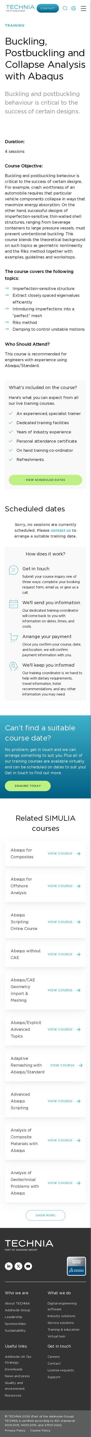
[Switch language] (73, 8)
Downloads (14, 1369)
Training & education (64, 1329)
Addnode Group (17, 1310)
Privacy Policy (15, 1430)
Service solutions (61, 1323)
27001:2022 (53, 1425)
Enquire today (28, 785)
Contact (48, 8)
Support (54, 1377)
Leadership (13, 1317)
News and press (17, 1376)
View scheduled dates (45, 479)
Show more (45, 1215)
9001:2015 (12, 1425)
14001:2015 (28, 1425)
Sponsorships (15, 1324)
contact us (61, 530)
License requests (61, 1370)
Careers (54, 1357)
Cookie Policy (40, 1430)
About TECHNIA (17, 1303)
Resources (13, 1395)
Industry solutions (61, 1316)
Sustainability (15, 1330)
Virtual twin (56, 1336)
